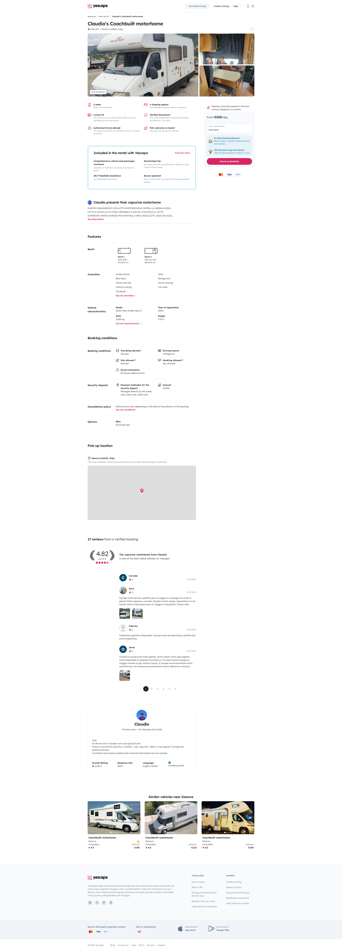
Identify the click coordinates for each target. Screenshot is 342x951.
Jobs (133, 945)
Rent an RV (197, 887)
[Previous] (91, 817)
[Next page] (175, 689)
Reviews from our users (203, 901)
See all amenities (125, 295)
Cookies (161, 945)
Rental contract (234, 887)
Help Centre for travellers (204, 906)
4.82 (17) (94, 29)
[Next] (137, 817)
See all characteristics (128, 323)
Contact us (123, 945)
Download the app (197, 6)
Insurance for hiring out (238, 892)
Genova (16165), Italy (112, 29)
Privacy (150, 945)
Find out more (182, 153)
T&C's (141, 945)
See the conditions (125, 409)
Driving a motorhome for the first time (204, 894)
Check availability (229, 161)
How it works (198, 882)
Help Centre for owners (237, 903)
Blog (112, 945)
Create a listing (221, 6)
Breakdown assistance (237, 898)
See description (96, 219)
